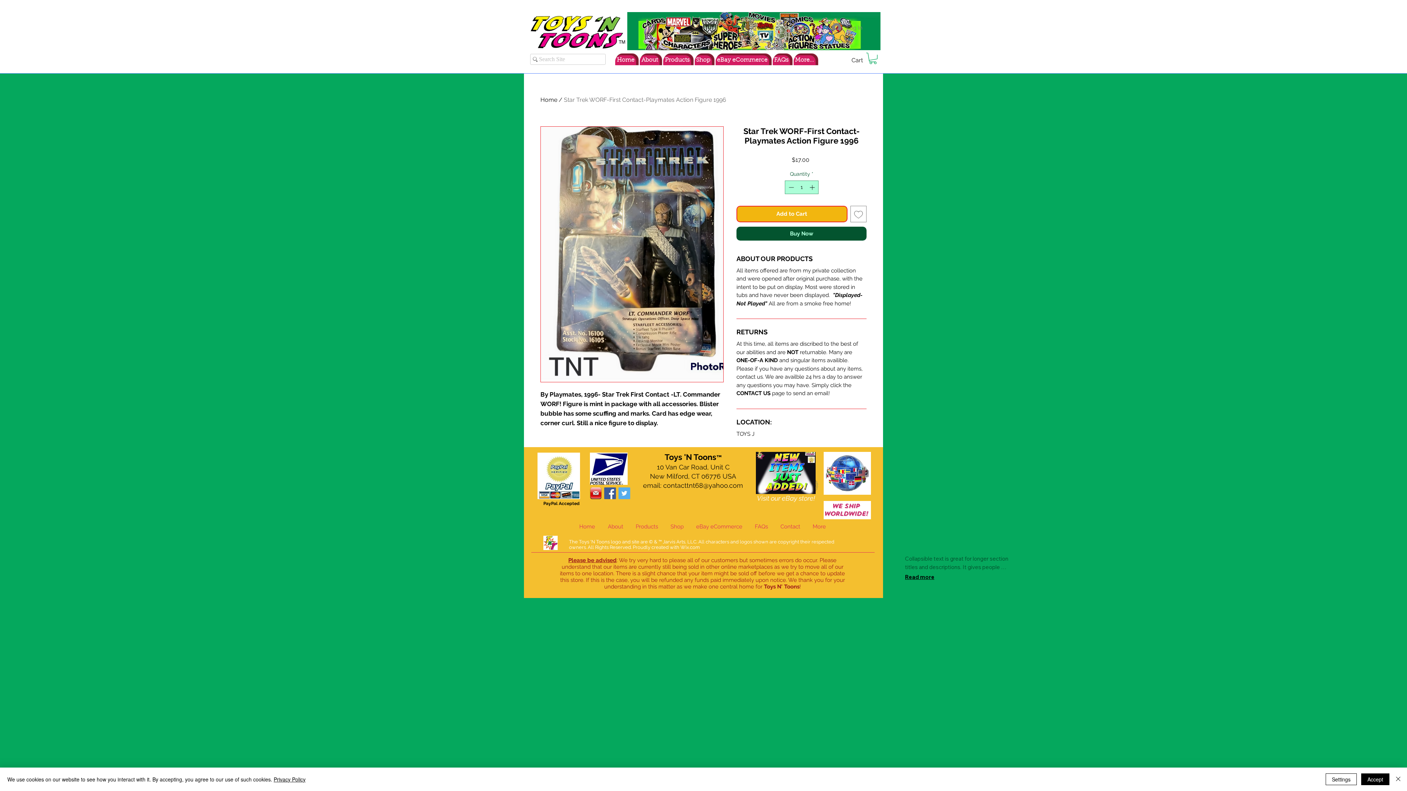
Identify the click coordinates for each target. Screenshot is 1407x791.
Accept (1375, 779)
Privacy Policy (290, 779)
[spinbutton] (801, 187)
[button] (873, 58)
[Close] (1398, 779)
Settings (1341, 779)
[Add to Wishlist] (858, 214)
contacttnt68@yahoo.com (703, 485)
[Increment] (812, 187)
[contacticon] (596, 493)
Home (548, 99)
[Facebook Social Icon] (610, 493)
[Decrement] (790, 187)
